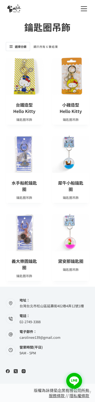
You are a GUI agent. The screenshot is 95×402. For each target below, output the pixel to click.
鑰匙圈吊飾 (24, 119)
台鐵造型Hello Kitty (24, 108)
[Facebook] (8, 371)
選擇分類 (20, 46)
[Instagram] (24, 371)
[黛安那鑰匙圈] (70, 232)
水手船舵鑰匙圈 (24, 186)
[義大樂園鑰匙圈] (24, 232)
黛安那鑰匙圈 (70, 261)
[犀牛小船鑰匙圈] (70, 154)
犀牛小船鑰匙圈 (70, 186)
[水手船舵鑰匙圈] (24, 154)
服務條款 (57, 395)
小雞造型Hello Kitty (71, 108)
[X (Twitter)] (16, 371)
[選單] (84, 9)
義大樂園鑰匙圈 (24, 264)
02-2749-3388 (30, 321)
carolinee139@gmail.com (40, 337)
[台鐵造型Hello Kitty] (24, 76)
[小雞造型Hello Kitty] (70, 76)
